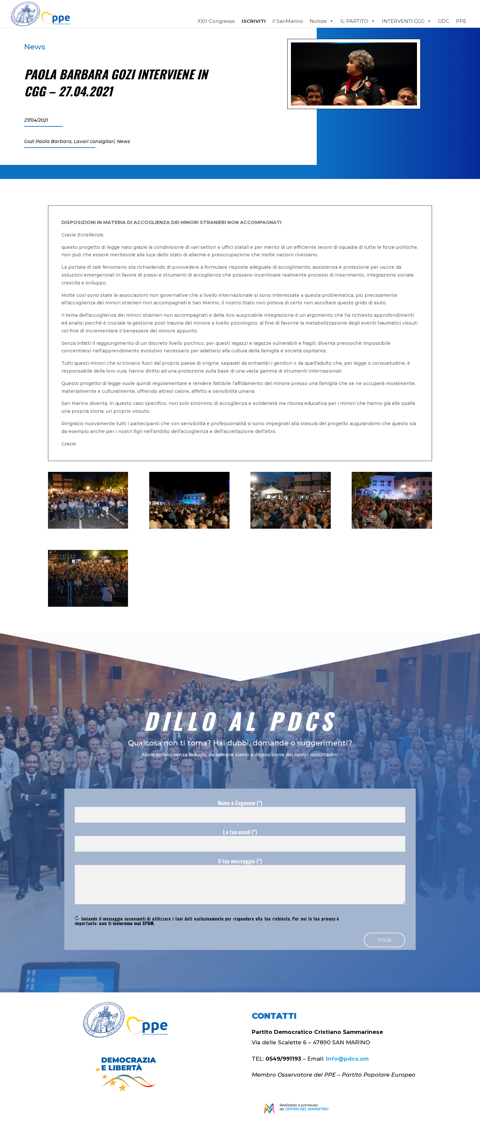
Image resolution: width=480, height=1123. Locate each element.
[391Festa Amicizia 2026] (392, 527)
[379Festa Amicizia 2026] (290, 527)
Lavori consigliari (94, 141)
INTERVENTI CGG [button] (403, 21)
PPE (461, 21)
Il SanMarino (287, 21)
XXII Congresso (216, 21)
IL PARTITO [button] (354, 21)
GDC (443, 21)
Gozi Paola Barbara (48, 141)
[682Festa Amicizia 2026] (88, 605)
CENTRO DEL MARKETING (307, 1109)
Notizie (318, 21)
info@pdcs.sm (347, 1058)
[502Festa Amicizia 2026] (189, 527)
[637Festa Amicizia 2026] (88, 527)
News (34, 46)
